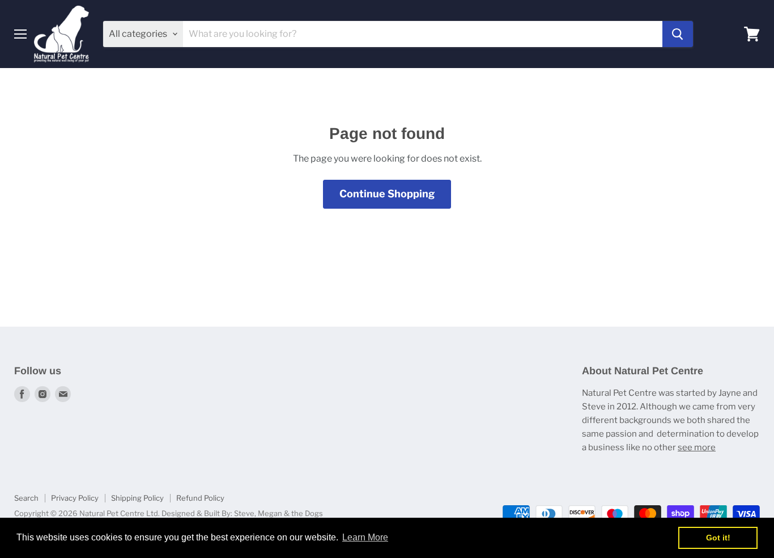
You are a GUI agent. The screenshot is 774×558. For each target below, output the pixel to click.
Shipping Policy (137, 497)
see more (697, 447)
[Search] (677, 34)
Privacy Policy (75, 497)
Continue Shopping (387, 194)
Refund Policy (200, 497)
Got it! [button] (718, 537)
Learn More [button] (365, 537)
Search (26, 497)
